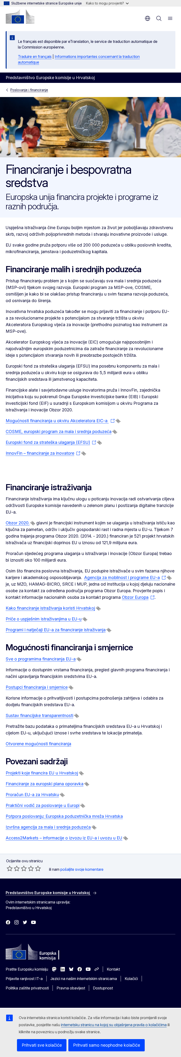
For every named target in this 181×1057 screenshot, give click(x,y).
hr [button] (147, 18)
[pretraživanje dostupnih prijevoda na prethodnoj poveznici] (118, 421)
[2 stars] (13, 868)
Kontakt (113, 969)
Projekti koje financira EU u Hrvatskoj (42, 772)
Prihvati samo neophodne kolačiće (106, 1045)
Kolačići (131, 978)
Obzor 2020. (17, 522)
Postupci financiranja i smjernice (37, 687)
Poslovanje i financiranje (29, 90)
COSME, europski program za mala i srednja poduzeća (58, 431)
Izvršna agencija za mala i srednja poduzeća (48, 827)
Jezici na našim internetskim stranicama (83, 978)
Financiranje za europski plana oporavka (44, 783)
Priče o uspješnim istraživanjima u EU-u (44, 618)
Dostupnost (103, 988)
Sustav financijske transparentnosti (39, 715)
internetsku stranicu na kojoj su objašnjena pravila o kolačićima (114, 1024)
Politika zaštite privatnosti (27, 988)
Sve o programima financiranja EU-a (41, 658)
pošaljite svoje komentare (81, 869)
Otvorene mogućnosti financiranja (38, 743)
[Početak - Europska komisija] (20, 16)
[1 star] (9, 868)
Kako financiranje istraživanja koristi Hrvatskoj (50, 608)
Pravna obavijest (71, 988)
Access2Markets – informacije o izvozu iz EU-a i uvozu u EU (64, 837)
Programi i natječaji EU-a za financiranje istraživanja (56, 629)
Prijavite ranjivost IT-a (24, 978)
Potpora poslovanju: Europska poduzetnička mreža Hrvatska (64, 816)
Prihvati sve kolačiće (42, 1045)
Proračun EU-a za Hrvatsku (32, 794)
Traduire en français (35, 56)
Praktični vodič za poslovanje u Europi (42, 805)
